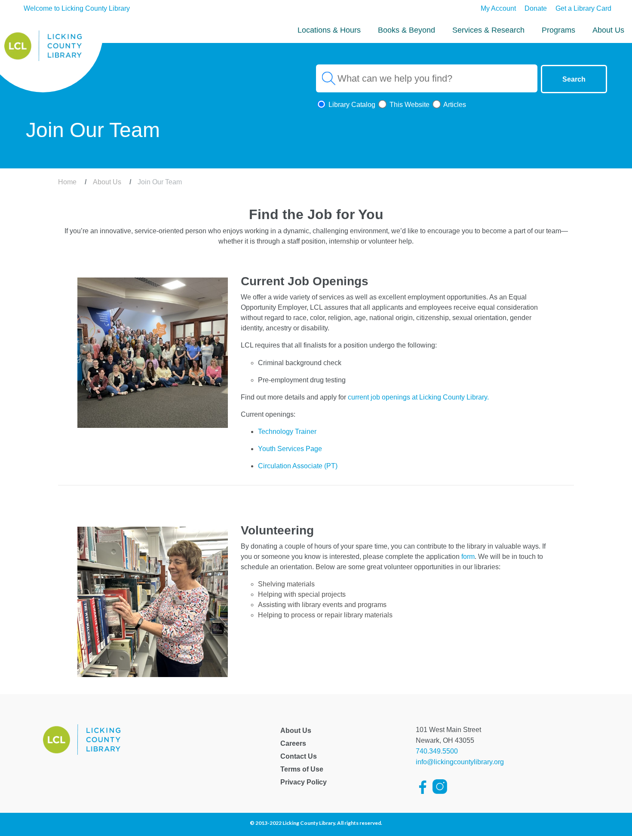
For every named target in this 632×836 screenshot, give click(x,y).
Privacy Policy (303, 782)
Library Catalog (351, 104)
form (468, 556)
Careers (293, 743)
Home (67, 182)
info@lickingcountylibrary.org (460, 762)
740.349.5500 (437, 751)
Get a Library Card (583, 8)
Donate (536, 8)
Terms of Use (301, 769)
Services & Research (488, 30)
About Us (608, 30)
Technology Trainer (287, 431)
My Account (498, 8)
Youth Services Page (290, 448)
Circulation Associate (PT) (297, 466)
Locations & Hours (329, 30)
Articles (454, 104)
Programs (558, 30)
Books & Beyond (406, 30)
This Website (409, 104)
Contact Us (298, 756)
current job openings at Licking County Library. (418, 397)
